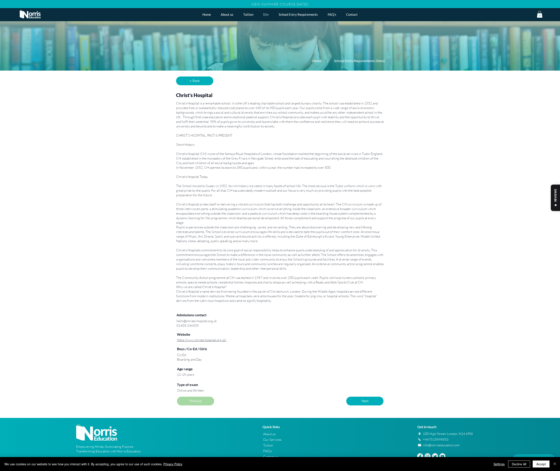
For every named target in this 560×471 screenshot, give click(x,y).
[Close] (554, 464)
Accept (541, 464)
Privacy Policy (172, 464)
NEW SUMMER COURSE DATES (280, 4)
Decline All (519, 464)
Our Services (272, 440)
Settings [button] (499, 464)
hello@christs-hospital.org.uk (197, 321)
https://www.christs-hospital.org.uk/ (201, 340)
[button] (266, 14)
